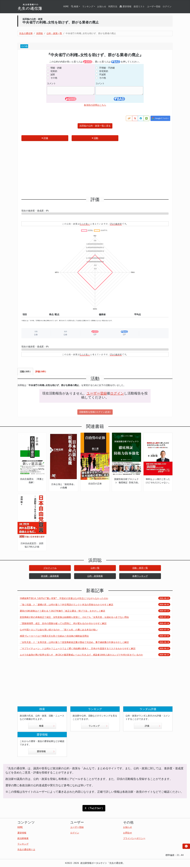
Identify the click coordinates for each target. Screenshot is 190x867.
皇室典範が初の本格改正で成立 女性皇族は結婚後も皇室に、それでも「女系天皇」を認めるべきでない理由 (74, 617)
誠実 (52, 74)
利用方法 (112, 6)
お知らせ (101, 6)
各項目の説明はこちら (95, 105)
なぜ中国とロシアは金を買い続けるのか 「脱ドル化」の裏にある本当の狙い (59, 629)
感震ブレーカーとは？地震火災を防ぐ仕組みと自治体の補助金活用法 (54, 636)
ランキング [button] (87, 6)
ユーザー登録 (153, 6)
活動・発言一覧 (140, 568)
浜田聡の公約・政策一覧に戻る (95, 125)
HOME (66, 6)
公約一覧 (95, 568)
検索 (41, 726)
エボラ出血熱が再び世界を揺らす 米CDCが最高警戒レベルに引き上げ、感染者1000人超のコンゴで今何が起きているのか (81, 654)
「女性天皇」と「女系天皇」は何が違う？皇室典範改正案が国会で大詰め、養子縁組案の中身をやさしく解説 (74, 642)
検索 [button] (76, 6)
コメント (51, 83)
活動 (96, 138)
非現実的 (103, 71)
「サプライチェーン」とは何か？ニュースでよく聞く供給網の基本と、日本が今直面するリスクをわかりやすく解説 (77, 648)
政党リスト (139, 6)
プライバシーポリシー (134, 838)
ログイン (167, 6)
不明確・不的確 (107, 67)
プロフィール (50, 568)
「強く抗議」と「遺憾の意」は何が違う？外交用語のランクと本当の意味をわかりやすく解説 (66, 604)
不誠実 (102, 74)
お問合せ (127, 832)
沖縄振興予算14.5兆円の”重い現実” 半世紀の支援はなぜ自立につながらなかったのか (64, 598)
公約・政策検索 (95, 576)
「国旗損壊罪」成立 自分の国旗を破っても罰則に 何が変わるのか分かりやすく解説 (63, 623)
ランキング (94, 726)
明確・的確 (56, 67)
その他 (53, 78)
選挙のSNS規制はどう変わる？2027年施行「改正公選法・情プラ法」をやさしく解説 (62, 611)
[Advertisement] (95, 170)
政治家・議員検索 (50, 576)
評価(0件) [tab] (40, 371)
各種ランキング (140, 576)
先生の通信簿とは (26, 849)
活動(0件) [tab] (25, 371)
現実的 (53, 71)
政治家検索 (23, 838)
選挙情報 (127, 6)
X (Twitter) (94, 808)
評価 (46, 138)
